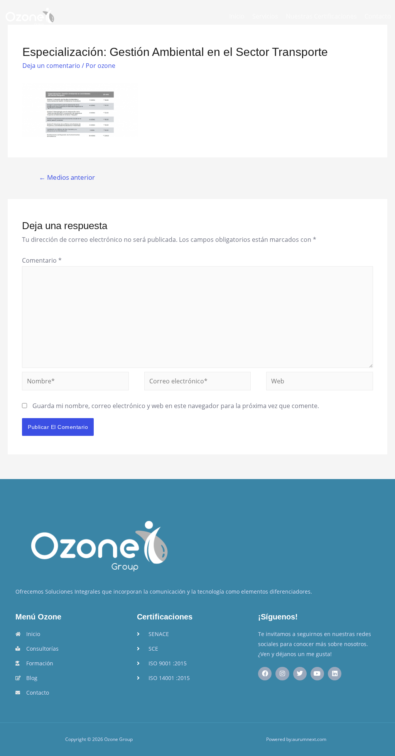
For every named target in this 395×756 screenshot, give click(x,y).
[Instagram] (282, 673)
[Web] (319, 382)
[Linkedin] (334, 673)
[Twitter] (300, 673)
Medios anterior (67, 177)
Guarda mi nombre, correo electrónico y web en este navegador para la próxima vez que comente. (175, 406)
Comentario (42, 260)
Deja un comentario (51, 65)
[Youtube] (317, 673)
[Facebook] (265, 673)
